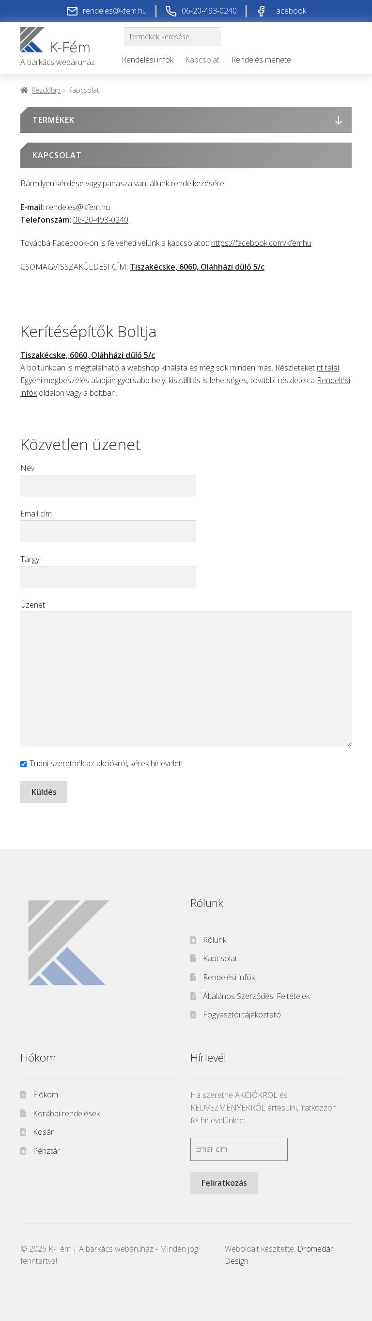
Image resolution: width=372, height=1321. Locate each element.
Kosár (43, 1132)
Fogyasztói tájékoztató (242, 1014)
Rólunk (214, 939)
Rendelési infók (147, 59)
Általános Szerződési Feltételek (256, 996)
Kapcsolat (202, 59)
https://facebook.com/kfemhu (261, 243)
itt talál (328, 367)
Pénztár (46, 1150)
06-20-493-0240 (100, 219)
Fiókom (45, 1094)
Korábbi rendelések (66, 1113)
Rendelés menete (261, 59)
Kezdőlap (46, 90)
